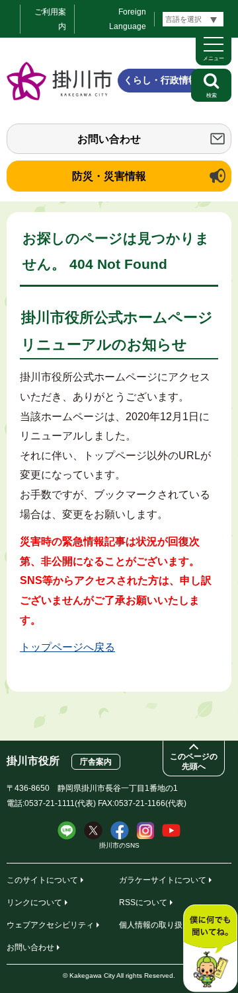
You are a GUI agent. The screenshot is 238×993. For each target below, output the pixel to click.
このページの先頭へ (194, 761)
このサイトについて (42, 880)
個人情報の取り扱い (154, 925)
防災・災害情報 (109, 176)
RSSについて (143, 902)
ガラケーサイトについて (162, 880)
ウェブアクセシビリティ (50, 925)
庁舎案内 (96, 761)
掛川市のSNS (119, 845)
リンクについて (34, 902)
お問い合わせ (109, 139)
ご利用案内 (50, 19)
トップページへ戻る (67, 647)
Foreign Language (127, 19)
